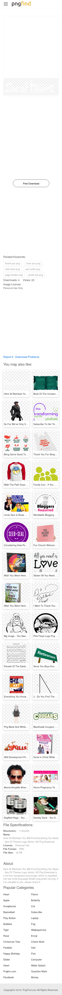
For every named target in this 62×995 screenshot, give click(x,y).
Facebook (8, 977)
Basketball (9, 912)
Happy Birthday (11, 953)
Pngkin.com (9, 971)
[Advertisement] (31, 47)
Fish (33, 953)
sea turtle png (32, 269)
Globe (6, 959)
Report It (8, 357)
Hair (33, 947)
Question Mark (39, 971)
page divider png (14, 274)
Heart (6, 894)
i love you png (33, 263)
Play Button (9, 918)
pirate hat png (35, 274)
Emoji (34, 935)
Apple (6, 900)
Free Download (31, 183)
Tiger (6, 929)
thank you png (12, 263)
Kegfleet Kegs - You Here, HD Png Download (27, 817)
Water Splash (38, 965)
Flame (34, 894)
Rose (6, 935)
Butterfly (35, 900)
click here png (12, 269)
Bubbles (7, 924)
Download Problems (27, 357)
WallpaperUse (38, 929)
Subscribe (36, 912)
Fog (33, 924)
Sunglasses (9, 906)
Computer (36, 959)
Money (35, 977)
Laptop (34, 918)
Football (7, 947)
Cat (33, 906)
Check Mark (37, 941)
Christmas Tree (11, 941)
